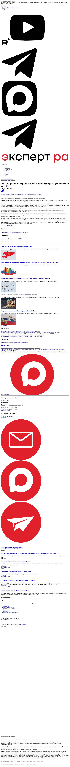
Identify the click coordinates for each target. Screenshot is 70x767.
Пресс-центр (5, 345)
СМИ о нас (33, 194)
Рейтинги (7, 166)
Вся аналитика (4, 325)
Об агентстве (6, 606)
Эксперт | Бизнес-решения (14, 7)
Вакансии (5, 611)
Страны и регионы (5, 180)
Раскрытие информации (9, 608)
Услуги (6, 174)
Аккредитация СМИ (5, 567)
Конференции (8, 171)
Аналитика (7, 168)
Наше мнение (27, 194)
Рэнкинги (7, 170)
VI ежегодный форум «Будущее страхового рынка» (16, 561)
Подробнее (3, 6)
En (3, 164)
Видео (37, 194)
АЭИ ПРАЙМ (9, 225)
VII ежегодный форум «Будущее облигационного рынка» (18, 580)
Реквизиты (5, 609)
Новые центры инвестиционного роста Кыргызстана (16, 246)
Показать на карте (5, 619)
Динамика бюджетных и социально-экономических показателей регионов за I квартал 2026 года (29, 262)
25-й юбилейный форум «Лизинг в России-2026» (15, 590)
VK (2, 191)
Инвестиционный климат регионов (9, 238)
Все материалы (4, 194)
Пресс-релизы (11, 194)
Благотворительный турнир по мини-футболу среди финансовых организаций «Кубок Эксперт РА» (30, 553)
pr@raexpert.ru (4, 417)
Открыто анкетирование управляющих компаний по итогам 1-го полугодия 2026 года (21, 348)
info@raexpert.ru (22, 624)
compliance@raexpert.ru (6, 410)
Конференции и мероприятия (11, 548)
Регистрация (3, 566)
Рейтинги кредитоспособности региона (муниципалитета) (14, 232)
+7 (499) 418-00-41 (13, 624)
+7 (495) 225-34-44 (5, 624)
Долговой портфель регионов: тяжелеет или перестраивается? (19, 294)
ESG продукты (8, 169)
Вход (3, 9)
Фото (40, 194)
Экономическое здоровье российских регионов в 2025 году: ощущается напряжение (25, 278)
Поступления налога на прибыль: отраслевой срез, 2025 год (18, 311)
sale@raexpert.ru (4, 402)
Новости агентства (19, 194)
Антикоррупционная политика (10, 612)
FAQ (6, 175)
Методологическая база (8, 607)
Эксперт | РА (5, 7)
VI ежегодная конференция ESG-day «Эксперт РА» (16, 571)
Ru (5, 164)
